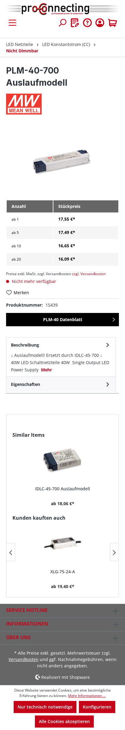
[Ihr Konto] (99, 22)
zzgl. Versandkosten (89, 273)
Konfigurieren (97, 707)
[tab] (61, 357)
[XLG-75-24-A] (62, 542)
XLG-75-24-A (62, 571)
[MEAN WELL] (62, 104)
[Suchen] (62, 22)
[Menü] (12, 22)
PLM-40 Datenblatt (62, 319)
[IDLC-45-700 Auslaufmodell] (62, 460)
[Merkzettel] (75, 22)
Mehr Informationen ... (87, 695)
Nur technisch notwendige (45, 707)
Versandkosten (23, 659)
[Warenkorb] (112, 22)
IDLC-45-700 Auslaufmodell (62, 489)
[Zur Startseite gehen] (62, 9)
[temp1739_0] (62, 160)
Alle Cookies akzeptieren (64, 721)
